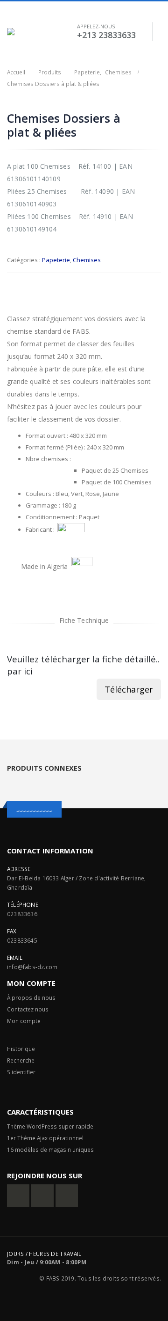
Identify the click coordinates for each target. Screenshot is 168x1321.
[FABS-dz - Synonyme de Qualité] (22, 31)
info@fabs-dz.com (32, 967)
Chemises (87, 260)
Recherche (21, 1060)
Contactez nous (28, 1009)
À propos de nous (31, 997)
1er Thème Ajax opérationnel (45, 1138)
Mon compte (24, 1020)
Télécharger (129, 689)
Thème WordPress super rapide (50, 1126)
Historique (21, 1048)
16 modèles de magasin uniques (51, 1149)
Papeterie (56, 260)
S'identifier (21, 1072)
